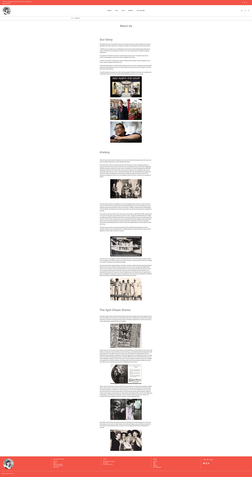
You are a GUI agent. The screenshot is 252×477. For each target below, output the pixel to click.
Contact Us (56, 467)
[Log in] (241, 10)
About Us (55, 461)
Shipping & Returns (58, 464)
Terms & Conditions (58, 465)
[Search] (245, 10)
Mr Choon (105, 462)
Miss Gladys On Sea (108, 464)
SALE (154, 464)
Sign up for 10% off (6, 3)
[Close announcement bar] (249, 2)
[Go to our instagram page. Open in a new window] (244, 2)
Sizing (54, 462)
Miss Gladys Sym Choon (109, 461)
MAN (154, 462)
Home (72, 18)
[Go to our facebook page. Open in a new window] (242, 2)
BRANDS (155, 465)
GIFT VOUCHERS (157, 467)
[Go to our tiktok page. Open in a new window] (246, 2)
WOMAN (155, 461)
